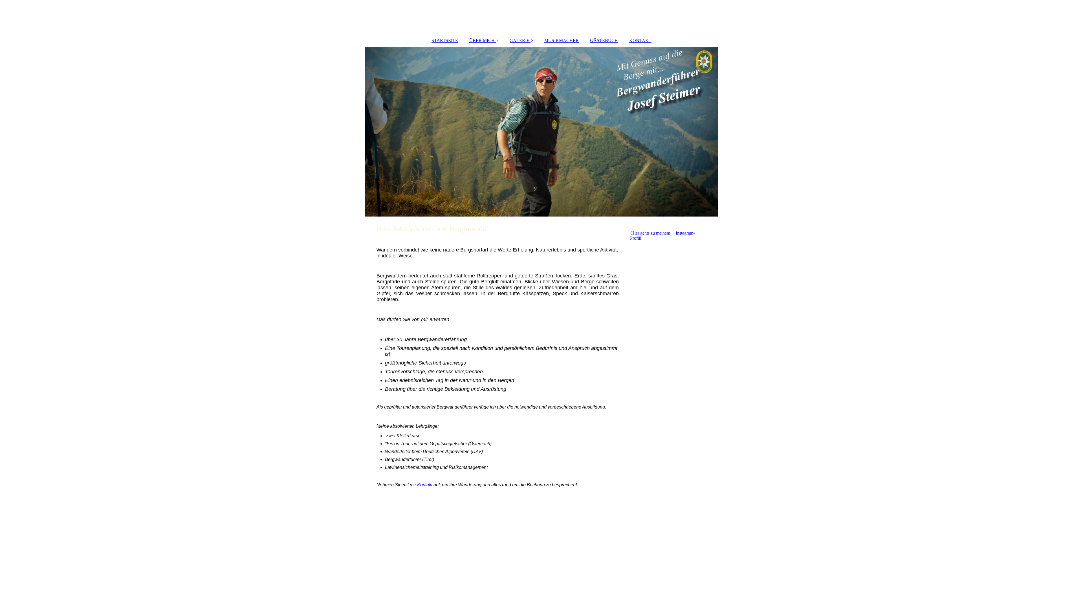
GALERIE (519, 40)
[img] (541, 132)
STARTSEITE (445, 40)
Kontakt (424, 484)
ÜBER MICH (482, 40)
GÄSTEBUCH (604, 40)
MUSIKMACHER (561, 40)
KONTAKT (640, 40)
